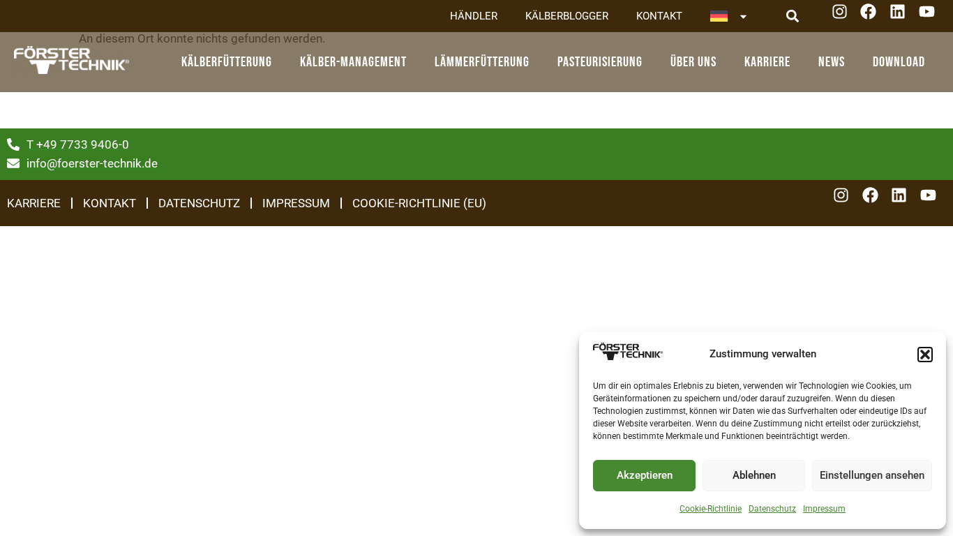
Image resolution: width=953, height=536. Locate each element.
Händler (473, 16)
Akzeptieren (645, 475)
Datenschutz (772, 509)
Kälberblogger (566, 16)
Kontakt (659, 16)
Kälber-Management (353, 62)
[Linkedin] (902, 16)
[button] (925, 355)
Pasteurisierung (600, 62)
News (831, 62)
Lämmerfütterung (482, 62)
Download (899, 62)
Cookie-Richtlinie (711, 509)
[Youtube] (932, 16)
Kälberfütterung (226, 62)
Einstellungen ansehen (872, 475)
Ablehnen (754, 475)
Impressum (824, 509)
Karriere (767, 62)
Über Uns (693, 62)
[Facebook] (873, 16)
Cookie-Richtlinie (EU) (419, 203)
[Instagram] (844, 16)
